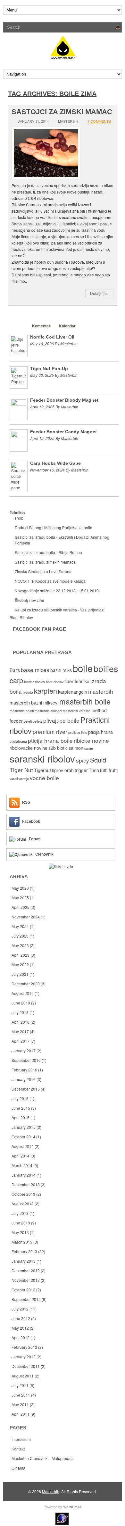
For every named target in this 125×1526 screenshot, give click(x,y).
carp (16, 680)
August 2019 (23, 993)
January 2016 (24, 1079)
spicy (82, 760)
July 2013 (20, 1213)
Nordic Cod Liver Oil (52, 337)
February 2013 (24, 1251)
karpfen (45, 691)
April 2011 (20, 1414)
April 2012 (20, 1337)
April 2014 (20, 1155)
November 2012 (26, 1280)
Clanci (18, 326)
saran (88, 748)
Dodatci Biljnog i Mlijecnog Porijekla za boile (53, 527)
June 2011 (21, 1395)
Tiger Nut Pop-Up (49, 368)
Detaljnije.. (99, 293)
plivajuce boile (61, 720)
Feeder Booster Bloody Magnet (64, 400)
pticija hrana (100, 732)
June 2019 (21, 1002)
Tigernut (42, 770)
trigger (81, 770)
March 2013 (22, 1242)
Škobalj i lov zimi (29, 600)
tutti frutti (109, 770)
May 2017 (20, 1031)
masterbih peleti (22, 710)
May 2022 (20, 964)
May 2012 (20, 1328)
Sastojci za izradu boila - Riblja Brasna (48, 552)
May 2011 (20, 1404)
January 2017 (24, 1050)
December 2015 (26, 1089)
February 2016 (24, 1069)
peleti (28, 721)
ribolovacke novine (28, 748)
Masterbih (50, 1491)
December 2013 (26, 1184)
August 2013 (23, 1203)
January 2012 (24, 1356)
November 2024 (26, 916)
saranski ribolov (42, 758)
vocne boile (44, 778)
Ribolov (26, 617)
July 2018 (20, 1012)
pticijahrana (18, 741)
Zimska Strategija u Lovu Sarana (43, 571)
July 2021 (20, 974)
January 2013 (24, 1261)
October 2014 (23, 1136)
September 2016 (26, 1060)
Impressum (21, 1439)
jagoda (28, 692)
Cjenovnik (44, 854)
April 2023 (20, 955)
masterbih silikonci (48, 710)
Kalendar (67, 326)
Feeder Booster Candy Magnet (63, 431)
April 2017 (20, 1041)
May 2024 (20, 926)
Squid (98, 759)
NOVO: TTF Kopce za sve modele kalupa (50, 581)
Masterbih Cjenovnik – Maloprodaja (43, 1458)
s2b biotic (58, 748)
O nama (18, 1468)
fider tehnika (76, 681)
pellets (37, 721)
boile (83, 668)
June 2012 (21, 1318)
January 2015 (24, 1127)
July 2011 (20, 1385)
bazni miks (61, 670)
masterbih (100, 691)
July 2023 (20, 935)
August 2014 (23, 1146)
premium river (50, 731)
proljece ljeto (77, 732)
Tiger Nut (21, 770)
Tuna (94, 770)
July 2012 (20, 1308)
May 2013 (20, 1232)
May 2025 (20, 897)
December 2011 (26, 1366)
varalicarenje (19, 778)
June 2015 (21, 1108)
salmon (76, 748)
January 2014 (24, 1175)
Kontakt (18, 1448)
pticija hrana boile (50, 740)
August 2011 (23, 1375)
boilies (106, 668)
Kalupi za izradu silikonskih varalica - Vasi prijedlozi (59, 609)
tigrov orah (63, 770)
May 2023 (20, 945)
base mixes (35, 670)
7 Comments (99, 121)
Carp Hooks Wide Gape (55, 463)
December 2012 (26, 1270)
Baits (15, 670)
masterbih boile (85, 701)
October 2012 (23, 1289)
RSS (26, 802)
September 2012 (26, 1299)
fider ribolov (54, 681)
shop (19, 518)
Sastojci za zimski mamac (62, 112)
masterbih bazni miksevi (34, 702)
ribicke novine (91, 740)
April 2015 (20, 1117)
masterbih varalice (76, 710)
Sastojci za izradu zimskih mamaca (45, 562)
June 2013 (21, 1222)
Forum (35, 839)
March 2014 (22, 1165)
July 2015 (20, 1098)
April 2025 (20, 907)
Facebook (31, 821)
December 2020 (26, 983)
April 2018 (20, 1022)
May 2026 (20, 888)
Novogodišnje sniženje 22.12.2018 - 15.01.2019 (57, 590)
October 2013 (23, 1194)
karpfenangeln (72, 692)
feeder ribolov (34, 681)
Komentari (41, 326)
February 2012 (24, 1347)
